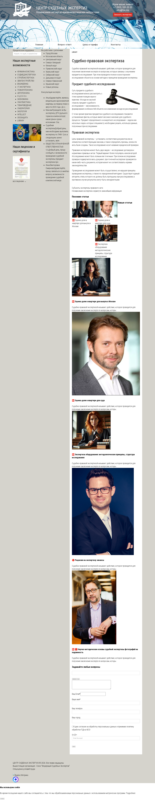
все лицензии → (19, 181)
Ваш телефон (77, 708)
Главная (39, 44)
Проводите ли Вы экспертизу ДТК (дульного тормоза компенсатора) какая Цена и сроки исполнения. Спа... (56, 116)
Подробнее (130, 793)
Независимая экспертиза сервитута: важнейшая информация (97, 191)
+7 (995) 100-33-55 (122, 7)
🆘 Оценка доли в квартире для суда (102, 221)
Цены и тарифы (90, 44)
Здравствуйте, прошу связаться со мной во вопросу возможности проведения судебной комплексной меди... (57, 174)
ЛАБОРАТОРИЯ (23, 108)
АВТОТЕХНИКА (23, 93)
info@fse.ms (123, 10)
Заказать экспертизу (123, 14)
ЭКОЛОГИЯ (22, 111)
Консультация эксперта (50, 92)
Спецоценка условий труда (24, 769)
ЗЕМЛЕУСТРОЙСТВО (25, 81)
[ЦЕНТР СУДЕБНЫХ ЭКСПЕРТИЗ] (22, 16)
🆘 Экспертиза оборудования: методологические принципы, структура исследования (103, 250)
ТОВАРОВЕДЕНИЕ (24, 105)
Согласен (2, 798)
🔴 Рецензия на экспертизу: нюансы (88, 560)
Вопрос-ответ (65, 44)
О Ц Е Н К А (21, 96)
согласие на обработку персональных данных (97, 726)
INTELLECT (21, 114)
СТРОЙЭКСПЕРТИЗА (25, 78)
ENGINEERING (22, 84)
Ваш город (76, 717)
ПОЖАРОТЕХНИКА (25, 90)
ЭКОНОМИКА (22, 99)
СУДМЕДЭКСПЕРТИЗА (26, 74)
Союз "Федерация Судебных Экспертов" (53, 766)
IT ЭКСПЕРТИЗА (24, 87)
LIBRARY (74, 52)
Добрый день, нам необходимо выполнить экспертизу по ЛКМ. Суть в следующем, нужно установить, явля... (57, 134)
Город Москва (51, 53)
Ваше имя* (76, 699)
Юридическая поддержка (23, 50)
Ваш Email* (76, 694)
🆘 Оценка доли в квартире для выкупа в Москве (81, 223)
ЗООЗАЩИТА (22, 117)
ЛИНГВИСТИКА (24, 102)
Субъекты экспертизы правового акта (87, 188)
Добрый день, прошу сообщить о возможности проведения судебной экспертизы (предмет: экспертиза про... (56, 156)
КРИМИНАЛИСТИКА (26, 71)
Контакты (116, 44)
